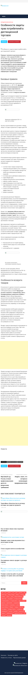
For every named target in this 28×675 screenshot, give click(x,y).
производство (4, 611)
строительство (9, 613)
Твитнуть (4, 41)
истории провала (5, 600)
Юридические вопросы (7, 22)
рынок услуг (21, 611)
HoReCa (9, 592)
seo (13, 592)
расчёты (11, 611)
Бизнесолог (20, 672)
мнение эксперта (5, 605)
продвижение (20, 609)
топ (24, 613)
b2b (2, 592)
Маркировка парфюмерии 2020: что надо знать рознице (13, 120)
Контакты (3, 655)
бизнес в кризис (11, 594)
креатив (3, 602)
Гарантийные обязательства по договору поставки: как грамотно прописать (13, 504)
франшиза (9, 615)
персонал (22, 607)
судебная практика (18, 613)
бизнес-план (4, 594)
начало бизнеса (5, 607)
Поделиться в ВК (6, 44)
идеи (12, 596)
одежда (16, 607)
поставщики (4, 609)
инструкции (10, 598)
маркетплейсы (9, 602)
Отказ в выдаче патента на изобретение (12, 548)
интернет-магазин (12, 462)
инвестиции (4, 598)
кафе (19, 600)
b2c (5, 592)
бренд (17, 594)
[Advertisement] (14, 355)
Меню (3, 16)
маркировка (16, 602)
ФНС (25, 592)
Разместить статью (6, 657)
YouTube (20, 592)
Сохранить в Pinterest (14, 41)
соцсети (3, 613)
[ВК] (26, 1)
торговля (20, 462)
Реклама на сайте (13, 655)
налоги (17, 605)
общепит (11, 607)
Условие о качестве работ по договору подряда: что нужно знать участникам (12, 575)
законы (8, 596)
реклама (16, 611)
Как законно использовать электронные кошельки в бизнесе (13, 263)
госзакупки (22, 594)
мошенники (12, 605)
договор (3, 596)
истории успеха (13, 600)
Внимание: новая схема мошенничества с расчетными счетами (13, 541)
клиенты (24, 600)
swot (16, 592)
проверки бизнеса (12, 609)
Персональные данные (19, 657)
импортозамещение (19, 596)
